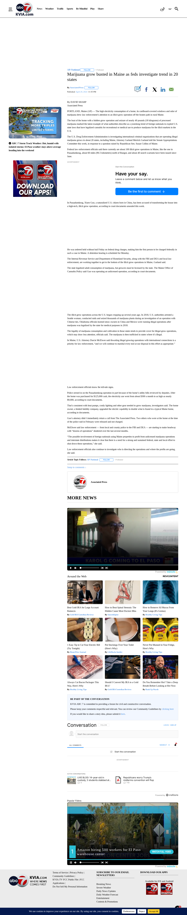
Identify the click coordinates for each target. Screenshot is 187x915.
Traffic (60, 8)
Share (101, 8)
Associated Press (77, 87)
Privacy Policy (76, 872)
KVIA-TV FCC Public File (65, 879)
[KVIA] (24, 8)
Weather (49, 8)
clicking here (168, 709)
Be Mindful (81, 8)
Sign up (173, 725)
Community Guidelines (63, 876)
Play (92, 8)
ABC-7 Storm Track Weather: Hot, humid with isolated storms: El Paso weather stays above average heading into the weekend (35, 147)
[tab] (75, 745)
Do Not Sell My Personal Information (70, 886)
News (39, 8)
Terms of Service (60, 872)
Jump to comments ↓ (76, 467)
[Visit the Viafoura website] (172, 795)
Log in (166, 725)
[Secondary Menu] (12, 9)
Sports (70, 8)
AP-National (92, 460)
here (123, 714)
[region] (122, 760)
